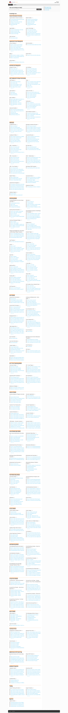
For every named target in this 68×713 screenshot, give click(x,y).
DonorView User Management (15, 65)
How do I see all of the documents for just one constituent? (19, 161)
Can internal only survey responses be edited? (34, 607)
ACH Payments (12, 286)
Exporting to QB (29, 668)
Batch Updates (12, 97)
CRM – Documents (13, 155)
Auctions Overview (13, 511)
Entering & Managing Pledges (15, 220)
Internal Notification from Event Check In (33, 181)
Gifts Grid (28, 200)
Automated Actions (30, 175)
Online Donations (30, 252)
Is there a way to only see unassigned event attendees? (35, 322)
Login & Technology (30, 28)
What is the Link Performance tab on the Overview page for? (20, 570)
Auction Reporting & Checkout (15, 533)
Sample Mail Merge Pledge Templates (16, 237)
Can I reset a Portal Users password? (32, 635)
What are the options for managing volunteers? (18, 398)
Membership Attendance (31, 444)
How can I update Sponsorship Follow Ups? (33, 249)
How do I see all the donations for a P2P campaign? (34, 382)
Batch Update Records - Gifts (15, 101)
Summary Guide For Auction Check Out (16, 537)
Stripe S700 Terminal (30, 653)
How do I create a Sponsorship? (32, 245)
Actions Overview (30, 90)
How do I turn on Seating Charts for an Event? (17, 350)
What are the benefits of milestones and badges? (18, 387)
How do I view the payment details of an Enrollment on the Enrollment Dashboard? (39, 491)
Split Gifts (11, 254)
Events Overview (13, 298)
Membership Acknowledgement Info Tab (33, 437)
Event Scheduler (29, 329)
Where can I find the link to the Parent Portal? (34, 500)
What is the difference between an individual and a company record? (37, 128)
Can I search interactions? (15, 150)
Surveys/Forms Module (13, 578)
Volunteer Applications (30, 394)
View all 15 (28, 98)
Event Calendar (12, 336)
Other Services (12, 36)
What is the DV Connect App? (15, 656)
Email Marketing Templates (15, 553)
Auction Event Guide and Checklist (16, 513)
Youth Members (13, 487)
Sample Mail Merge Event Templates (32, 339)
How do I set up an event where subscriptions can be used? (19, 359)
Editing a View (29, 85)
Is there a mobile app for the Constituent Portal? (18, 633)
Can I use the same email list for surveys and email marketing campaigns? (38, 554)
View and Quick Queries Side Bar (16, 81)
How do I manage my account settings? (16, 44)
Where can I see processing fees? (32, 205)
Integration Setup (13, 668)
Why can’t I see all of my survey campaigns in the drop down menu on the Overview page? (24, 603)
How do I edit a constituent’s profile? (16, 137)
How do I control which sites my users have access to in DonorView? (37, 481)
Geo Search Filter (13, 112)
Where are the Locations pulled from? (16, 171)
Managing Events (13, 315)
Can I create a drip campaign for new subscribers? (34, 575)
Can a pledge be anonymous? (15, 226)
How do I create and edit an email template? (17, 554)
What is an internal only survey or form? (33, 604)
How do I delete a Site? (14, 483)
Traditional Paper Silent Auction (15, 527)
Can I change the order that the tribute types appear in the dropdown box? (38, 280)
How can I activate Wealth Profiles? (16, 179)
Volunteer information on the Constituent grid (17, 425)
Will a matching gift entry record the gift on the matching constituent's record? (22, 269)
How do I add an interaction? (15, 148)
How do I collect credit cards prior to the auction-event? (19, 518)
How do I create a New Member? (15, 492)
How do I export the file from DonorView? (33, 673)
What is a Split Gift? (14, 256)
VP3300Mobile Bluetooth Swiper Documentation (18, 659)
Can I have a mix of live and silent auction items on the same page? (37, 534)
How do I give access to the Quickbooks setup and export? (19, 669)
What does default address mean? (16, 141)
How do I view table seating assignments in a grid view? (19, 329)
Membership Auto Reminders (32, 455)
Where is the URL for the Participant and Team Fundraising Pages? (21, 382)
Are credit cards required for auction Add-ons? (34, 526)
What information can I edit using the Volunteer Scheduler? (35, 415)
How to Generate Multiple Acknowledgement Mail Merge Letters (36, 217)
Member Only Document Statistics (16, 465)
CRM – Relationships (30, 155)
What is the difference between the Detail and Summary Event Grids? (21, 310)
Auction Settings (29, 514)
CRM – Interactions (13, 145)
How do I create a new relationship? (32, 158)
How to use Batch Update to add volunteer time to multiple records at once (22, 414)
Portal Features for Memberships (15, 646)
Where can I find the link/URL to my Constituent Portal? (19, 634)
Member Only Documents (14, 463)
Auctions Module (12, 508)
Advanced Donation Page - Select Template (33, 237)
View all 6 (12, 105)
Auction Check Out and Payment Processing (17, 538)
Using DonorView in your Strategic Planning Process (18, 704)
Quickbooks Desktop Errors (15, 680)
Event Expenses (29, 345)
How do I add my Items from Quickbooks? (17, 673)
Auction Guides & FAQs (14, 510)
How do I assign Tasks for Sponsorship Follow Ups (34, 247)
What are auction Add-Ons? (31, 522)
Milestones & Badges (13, 386)
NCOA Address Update (14, 37)
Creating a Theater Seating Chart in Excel (17, 348)
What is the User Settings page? (32, 68)
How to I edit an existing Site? (15, 481)
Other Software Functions (31, 111)
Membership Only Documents (15, 462)
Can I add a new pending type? (15, 278)
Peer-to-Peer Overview (14, 371)
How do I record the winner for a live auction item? (34, 535)
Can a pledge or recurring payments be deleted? (18, 225)
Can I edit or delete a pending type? (16, 279)
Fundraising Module (13, 198)
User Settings (29, 67)
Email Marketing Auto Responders (32, 568)
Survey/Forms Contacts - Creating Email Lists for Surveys (35, 596)
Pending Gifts (12, 275)
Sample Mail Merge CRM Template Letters (33, 167)
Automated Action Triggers (31, 179)
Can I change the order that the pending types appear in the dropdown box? (22, 281)
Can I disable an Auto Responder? (32, 571)
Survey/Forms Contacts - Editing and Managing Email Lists (35, 597)
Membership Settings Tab (31, 438)
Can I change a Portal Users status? (32, 637)
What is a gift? (13, 204)
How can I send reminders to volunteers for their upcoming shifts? (20, 417)
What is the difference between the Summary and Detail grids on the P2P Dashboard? (39, 378)
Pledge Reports (29, 229)
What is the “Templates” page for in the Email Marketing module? (20, 559)
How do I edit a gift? (14, 213)
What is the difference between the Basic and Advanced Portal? (20, 635)
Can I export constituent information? (16, 131)
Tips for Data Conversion (14, 20)
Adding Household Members (31, 137)
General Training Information (15, 687)
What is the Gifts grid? (30, 201)
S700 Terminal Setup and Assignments (33, 655)
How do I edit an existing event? (32, 302)
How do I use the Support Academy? (32, 693)
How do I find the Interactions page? (16, 149)
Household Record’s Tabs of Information (33, 141)
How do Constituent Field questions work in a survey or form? (36, 589)
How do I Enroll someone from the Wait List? (33, 489)
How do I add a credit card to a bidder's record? (18, 520)
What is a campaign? (30, 559)
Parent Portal (29, 497)
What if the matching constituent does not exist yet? (18, 270)
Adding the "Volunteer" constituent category (17, 422)
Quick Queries (12, 90)
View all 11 (28, 36)
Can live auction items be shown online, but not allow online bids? (36, 532)
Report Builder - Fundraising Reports (16, 616)
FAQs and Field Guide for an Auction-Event (17, 514)
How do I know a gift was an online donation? (33, 256)
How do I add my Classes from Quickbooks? (17, 674)
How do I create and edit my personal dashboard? (34, 103)
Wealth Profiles (12, 175)
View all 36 (12, 142)
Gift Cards (28, 349)
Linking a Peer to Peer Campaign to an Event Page (34, 366)
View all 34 (12, 525)
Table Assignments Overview (15, 327)
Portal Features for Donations (15, 642)
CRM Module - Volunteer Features (16, 421)
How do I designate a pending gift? (16, 277)
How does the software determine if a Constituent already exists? (20, 49)
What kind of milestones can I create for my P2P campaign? (19, 388)
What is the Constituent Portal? (15, 632)
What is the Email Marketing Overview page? (17, 566)
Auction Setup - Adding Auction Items (32, 515)
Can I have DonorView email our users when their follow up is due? (37, 149)
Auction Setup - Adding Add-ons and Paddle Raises (34, 517)
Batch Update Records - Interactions (16, 102)
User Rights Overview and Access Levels (17, 70)
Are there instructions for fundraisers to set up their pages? (19, 379)
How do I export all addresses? (31, 96)
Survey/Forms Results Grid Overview (16, 590)
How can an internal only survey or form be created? (35, 605)
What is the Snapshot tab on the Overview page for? (18, 567)
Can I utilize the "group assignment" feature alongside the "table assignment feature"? (23, 330)
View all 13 (28, 88)
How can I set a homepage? (31, 107)
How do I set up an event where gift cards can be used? (35, 352)
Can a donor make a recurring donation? (33, 259)
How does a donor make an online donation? (33, 258)
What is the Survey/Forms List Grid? (32, 584)
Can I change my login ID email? (32, 70)
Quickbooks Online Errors (14, 681)
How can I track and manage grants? (16, 247)
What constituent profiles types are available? (17, 136)
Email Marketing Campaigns (32, 558)
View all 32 (28, 555)
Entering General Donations (15, 209)
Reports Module (12, 611)
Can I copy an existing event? (31, 301)
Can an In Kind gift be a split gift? (32, 268)
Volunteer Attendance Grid (15, 413)
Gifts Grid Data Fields (14, 24)
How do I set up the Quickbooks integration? (17, 670)
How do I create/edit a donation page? (32, 233)
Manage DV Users (13, 67)
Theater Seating (13, 345)
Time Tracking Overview (14, 167)
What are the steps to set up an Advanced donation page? (35, 234)
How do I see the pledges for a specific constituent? (18, 224)
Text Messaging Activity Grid (31, 617)
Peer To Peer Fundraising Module (15, 363)
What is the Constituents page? (15, 127)
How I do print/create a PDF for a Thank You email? (18, 625)
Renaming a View (29, 86)
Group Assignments (30, 319)
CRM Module (11, 122)
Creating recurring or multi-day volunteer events (34, 424)
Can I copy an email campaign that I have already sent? (35, 564)
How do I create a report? (31, 118)
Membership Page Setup (31, 433)
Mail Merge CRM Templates (31, 166)
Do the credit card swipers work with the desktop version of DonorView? (21, 661)
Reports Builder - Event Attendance (16, 618)
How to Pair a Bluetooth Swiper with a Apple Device (18, 660)
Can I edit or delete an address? (15, 140)
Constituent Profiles (13, 135)
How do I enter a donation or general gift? (17, 211)
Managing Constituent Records (32, 124)
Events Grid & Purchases (14, 305)
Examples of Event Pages (14, 33)
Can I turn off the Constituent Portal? (16, 637)
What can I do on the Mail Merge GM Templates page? (19, 459)
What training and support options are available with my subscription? (21, 692)
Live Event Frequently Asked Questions (16, 301)
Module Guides (29, 17)
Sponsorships (29, 242)
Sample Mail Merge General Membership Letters (18, 458)
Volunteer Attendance (13, 411)
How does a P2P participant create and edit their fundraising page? (20, 378)
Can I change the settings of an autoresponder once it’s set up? (36, 572)
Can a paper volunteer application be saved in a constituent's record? (37, 398)
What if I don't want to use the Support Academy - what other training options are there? (40, 694)
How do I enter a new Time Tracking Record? (17, 170)
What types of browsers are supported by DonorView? (35, 33)
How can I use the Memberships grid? (16, 446)
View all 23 (28, 518)
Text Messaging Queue (30, 618)
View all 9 (12, 51)
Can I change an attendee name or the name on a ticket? (35, 315)
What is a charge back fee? (15, 57)
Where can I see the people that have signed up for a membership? (21, 450)
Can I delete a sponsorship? (31, 246)
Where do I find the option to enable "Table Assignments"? (19, 331)
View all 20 (12, 132)
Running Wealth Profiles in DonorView (16, 178)
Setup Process (13, 479)
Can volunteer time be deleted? (15, 409)
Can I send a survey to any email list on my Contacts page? (36, 600)
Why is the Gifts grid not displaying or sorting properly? (35, 206)
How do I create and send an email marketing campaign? (19, 547)
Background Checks (30, 185)
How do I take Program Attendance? (16, 502)
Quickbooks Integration (13, 666)
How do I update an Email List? (31, 94)
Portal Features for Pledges (15, 643)
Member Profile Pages (30, 470)
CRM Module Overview (30, 23)
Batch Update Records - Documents (16, 104)
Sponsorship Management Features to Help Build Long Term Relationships (22, 703)
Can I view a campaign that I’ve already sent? (34, 562)
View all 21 (12, 373)
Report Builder (12, 613)
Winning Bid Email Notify (14, 534)
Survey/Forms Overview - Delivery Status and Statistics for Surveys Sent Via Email (23, 601)
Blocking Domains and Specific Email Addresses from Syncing (20, 186)
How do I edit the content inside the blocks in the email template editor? (21, 557)
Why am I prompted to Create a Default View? (34, 81)
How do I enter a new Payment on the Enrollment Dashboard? (36, 493)
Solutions (15, 4)
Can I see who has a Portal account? (32, 634)
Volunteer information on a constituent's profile (17, 427)
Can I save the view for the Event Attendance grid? (34, 311)
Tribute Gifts (28, 273)
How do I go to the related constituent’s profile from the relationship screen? (38, 162)
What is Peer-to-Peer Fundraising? (16, 369)
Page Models (12, 28)
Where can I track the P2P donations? (32, 377)
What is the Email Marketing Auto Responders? (34, 570)
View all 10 (28, 250)
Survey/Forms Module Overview (15, 581)
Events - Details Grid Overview (15, 308)
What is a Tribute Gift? (30, 275)
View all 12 (12, 153)
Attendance (12, 497)
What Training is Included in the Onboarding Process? (19, 690)
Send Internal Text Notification (31, 182)
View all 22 (12, 572)
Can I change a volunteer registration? (32, 410)
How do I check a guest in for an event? (16, 322)
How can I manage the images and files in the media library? (20, 558)
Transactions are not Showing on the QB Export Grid (18, 682)
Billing (11, 53)
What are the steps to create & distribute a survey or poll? (19, 584)
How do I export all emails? (31, 97)
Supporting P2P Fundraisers (15, 375)
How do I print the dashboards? (31, 106)
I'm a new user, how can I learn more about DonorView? (19, 689)
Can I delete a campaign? (31, 563)
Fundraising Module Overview (31, 24)
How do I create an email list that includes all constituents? (35, 93)
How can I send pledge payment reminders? (17, 233)
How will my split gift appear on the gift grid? (17, 261)
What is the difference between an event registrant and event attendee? (21, 302)
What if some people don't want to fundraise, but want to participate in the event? (39, 370)
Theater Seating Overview (14, 346)
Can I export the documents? (15, 162)
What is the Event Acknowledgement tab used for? (34, 303)
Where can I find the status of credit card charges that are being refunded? (22, 62)
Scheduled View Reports (14, 113)
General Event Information (14, 297)
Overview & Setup (13, 365)
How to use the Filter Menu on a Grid (16, 84)
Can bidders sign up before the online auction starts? (18, 522)
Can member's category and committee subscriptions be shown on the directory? (39, 465)
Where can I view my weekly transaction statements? (18, 56)
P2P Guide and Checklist (14, 366)
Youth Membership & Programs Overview (17, 478)
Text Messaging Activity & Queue (32, 613)
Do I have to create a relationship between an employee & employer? (37, 161)
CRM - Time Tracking (13, 166)
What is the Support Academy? (31, 689)
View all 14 (28, 25)
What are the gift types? (14, 205)
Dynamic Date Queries (14, 94)
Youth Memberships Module (14, 474)
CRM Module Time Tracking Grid (15, 426)
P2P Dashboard (29, 375)
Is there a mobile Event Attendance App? (33, 314)
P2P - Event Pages (30, 365)
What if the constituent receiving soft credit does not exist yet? (36, 289)
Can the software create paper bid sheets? (17, 529)
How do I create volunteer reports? (16, 402)
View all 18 (12, 353)
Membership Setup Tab (30, 439)
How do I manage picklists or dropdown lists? (33, 114)
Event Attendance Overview (31, 310)
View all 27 (12, 561)
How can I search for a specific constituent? (17, 129)
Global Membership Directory (31, 466)
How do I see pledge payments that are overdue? (34, 226)
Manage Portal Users (30, 630)
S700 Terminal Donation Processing (32, 656)
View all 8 (28, 132)
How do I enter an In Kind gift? (31, 266)
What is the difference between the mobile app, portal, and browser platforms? (22, 319)
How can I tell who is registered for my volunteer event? (35, 409)
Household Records (30, 135)
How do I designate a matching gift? (16, 268)
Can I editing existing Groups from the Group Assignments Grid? (36, 324)
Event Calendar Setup (14, 338)
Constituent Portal (12, 628)
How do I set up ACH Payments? (15, 287)
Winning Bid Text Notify (14, 536)
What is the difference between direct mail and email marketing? (20, 549)
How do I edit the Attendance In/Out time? (17, 501)
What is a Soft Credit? (30, 285)
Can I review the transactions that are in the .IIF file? (35, 674)
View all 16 (12, 217)
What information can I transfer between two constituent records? (36, 131)
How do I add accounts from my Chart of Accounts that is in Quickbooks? (21, 672)
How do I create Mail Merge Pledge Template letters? (18, 234)
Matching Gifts (12, 265)
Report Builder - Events (14, 617)
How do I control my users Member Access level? (34, 480)
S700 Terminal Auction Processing (32, 660)
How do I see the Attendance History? (16, 504)
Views (28, 80)
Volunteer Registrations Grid (31, 406)
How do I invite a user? (14, 68)
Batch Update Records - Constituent (16, 100)
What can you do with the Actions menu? (33, 92)
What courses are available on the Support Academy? (35, 692)
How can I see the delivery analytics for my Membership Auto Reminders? (38, 459)
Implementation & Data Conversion (16, 17)
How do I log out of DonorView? (31, 32)
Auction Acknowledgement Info (31, 513)
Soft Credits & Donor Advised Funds (33, 284)
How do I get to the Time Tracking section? (17, 169)
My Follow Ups (29, 145)
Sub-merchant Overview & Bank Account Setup (34, 44)
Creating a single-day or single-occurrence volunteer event (35, 422)
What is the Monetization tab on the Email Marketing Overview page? (21, 571)
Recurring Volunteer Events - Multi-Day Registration (34, 426)
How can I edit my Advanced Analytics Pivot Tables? (18, 110)
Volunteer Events (29, 421)
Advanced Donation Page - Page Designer (33, 238)
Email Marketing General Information (16, 546)
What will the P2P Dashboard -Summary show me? (34, 381)
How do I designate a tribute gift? (32, 276)
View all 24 (12, 313)
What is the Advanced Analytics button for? (17, 109)
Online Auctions (13, 517)
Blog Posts (11, 699)
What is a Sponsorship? (30, 243)
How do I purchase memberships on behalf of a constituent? (19, 449)
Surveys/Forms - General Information (16, 580)
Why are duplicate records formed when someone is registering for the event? (22, 317)
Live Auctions (29, 531)
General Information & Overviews (15, 16)
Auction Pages (29, 510)
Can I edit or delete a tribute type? (32, 279)
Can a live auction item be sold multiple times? (34, 536)
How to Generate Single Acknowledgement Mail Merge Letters (36, 216)
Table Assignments (13, 326)
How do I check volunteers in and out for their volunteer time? (20, 415)
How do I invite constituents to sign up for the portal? (35, 632)
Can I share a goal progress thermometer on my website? (19, 241)
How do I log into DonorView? (31, 29)
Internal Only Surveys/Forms (31, 603)
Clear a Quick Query (14, 93)
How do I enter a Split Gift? (15, 257)
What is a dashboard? (30, 102)
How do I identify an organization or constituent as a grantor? (20, 248)
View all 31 (12, 484)
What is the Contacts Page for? (31, 549)
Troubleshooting (12, 678)
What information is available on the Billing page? (18, 55)
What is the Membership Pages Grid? (32, 434)
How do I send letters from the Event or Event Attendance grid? (36, 342)
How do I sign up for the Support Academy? (33, 690)
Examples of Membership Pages (15, 32)
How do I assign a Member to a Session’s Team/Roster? (35, 488)
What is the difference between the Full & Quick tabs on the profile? (37, 127)
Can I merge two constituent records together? (34, 129)
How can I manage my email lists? (32, 551)
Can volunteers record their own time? (16, 399)
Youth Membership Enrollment (32, 487)
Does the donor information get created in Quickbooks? (35, 670)
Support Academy (29, 687)
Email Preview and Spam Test (15, 114)
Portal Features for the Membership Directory (17, 647)
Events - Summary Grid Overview (16, 306)
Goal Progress (12, 240)
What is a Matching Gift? (14, 266)
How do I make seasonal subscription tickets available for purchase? (21, 357)
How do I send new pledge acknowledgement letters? (18, 236)
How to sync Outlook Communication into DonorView (18, 189)
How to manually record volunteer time (16, 424)
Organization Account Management (16, 41)
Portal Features (13, 641)
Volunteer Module (12, 392)
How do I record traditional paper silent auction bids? (18, 530)
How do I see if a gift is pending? (15, 282)
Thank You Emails (13, 623)
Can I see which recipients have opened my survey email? (19, 604)
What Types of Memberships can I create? (17, 439)
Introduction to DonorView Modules (32, 19)
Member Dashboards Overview (15, 488)
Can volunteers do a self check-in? (16, 400)
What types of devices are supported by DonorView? (35, 34)
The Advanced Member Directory (32, 469)
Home (10, 4)
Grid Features (12, 80)
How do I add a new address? (15, 139)
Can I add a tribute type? (31, 277)
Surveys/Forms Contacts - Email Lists (33, 593)
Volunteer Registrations (30, 404)
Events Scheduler (29, 331)
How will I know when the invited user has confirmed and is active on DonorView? (23, 71)
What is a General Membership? (15, 437)
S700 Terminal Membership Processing (33, 659)
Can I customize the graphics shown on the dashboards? (35, 105)
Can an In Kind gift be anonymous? (32, 267)
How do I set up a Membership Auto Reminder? (34, 458)
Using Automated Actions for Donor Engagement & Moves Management (21, 702)
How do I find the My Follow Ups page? (33, 148)
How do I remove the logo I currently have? (17, 48)
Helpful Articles (12, 700)
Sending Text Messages (30, 616)
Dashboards (28, 101)
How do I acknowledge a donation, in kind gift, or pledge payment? (37, 213)
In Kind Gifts (29, 263)
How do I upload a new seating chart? (16, 352)
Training (11, 686)
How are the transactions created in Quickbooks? (34, 669)
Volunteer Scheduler (30, 413)
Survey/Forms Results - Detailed (15, 592)
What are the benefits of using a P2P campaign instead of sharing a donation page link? (23, 370)
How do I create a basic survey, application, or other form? (35, 585)
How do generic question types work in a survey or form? (35, 588)
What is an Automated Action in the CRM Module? (34, 177)
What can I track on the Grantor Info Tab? (17, 249)
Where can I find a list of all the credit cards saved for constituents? (37, 55)
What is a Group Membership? (15, 441)
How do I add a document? (15, 158)
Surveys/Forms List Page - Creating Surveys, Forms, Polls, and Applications (33, 582)
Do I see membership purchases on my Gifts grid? (18, 451)
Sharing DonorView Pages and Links (32, 113)
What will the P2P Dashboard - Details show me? (34, 379)
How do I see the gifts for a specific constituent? (34, 204)
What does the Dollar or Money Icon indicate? (34, 492)
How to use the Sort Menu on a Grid (16, 85)
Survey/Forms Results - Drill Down (16, 595)
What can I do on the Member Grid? (16, 491)
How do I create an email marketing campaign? (34, 560)
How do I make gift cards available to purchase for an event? (36, 350)
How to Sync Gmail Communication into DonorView (18, 188)
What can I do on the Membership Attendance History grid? (36, 447)
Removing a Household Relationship (32, 140)
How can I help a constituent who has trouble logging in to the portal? (37, 633)
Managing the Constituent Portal (16, 630)
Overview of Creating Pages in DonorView (17, 29)
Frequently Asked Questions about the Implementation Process (20, 19)
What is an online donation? (31, 254)
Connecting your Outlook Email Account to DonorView (19, 185)
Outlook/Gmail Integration (14, 182)
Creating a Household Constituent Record (33, 136)
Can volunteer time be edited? (15, 407)
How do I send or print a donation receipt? (33, 214)
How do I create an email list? (31, 550)
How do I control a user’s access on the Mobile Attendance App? (36, 483)
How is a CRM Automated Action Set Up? (33, 178)
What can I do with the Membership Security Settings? (35, 479)
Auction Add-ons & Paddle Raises (32, 520)
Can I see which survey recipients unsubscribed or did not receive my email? (22, 607)
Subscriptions (12, 355)
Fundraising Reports (30, 203)
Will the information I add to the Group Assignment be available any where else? (39, 326)
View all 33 (12, 452)
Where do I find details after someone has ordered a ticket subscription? (21, 358)
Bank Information (29, 43)
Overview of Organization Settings (32, 20)
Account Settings (13, 43)
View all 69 (28, 306)
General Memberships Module (15, 431)
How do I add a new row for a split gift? (16, 260)
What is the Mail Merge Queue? (32, 218)
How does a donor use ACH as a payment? (17, 289)
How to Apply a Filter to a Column (16, 86)
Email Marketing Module (14, 544)
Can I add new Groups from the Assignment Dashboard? (35, 323)
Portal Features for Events (15, 645)
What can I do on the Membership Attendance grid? (34, 446)
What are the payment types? (15, 215)
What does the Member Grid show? (16, 489)
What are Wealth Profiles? (14, 177)
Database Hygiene (13, 192)
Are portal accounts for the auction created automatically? (19, 521)
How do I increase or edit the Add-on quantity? (34, 527)
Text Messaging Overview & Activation (32, 614)
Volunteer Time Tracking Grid (15, 404)
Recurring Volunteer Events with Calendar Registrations (35, 425)
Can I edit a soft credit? (30, 290)
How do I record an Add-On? (31, 523)
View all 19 (28, 441)
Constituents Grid (13, 124)
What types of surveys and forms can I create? (17, 583)
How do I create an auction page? (32, 511)
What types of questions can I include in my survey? (34, 587)
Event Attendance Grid (31, 308)
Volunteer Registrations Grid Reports (32, 407)
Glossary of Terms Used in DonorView (16, 21)
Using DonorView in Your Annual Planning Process (18, 706)
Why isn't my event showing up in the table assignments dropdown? (21, 332)
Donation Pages (29, 231)
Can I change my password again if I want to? (34, 72)
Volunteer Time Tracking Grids (15, 406)
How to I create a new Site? (15, 480)
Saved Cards (29, 53)
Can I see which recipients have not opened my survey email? (20, 605)
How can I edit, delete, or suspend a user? (17, 72)
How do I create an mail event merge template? (34, 340)
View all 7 (12, 25)
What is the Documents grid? (15, 157)
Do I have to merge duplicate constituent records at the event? (20, 318)
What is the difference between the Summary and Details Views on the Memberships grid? (24, 447)
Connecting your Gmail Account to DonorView (17, 184)
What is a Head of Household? (15, 438)
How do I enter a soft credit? (31, 287)
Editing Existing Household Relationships (33, 139)
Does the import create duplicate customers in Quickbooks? (36, 672)
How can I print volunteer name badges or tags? (18, 418)
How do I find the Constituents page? (16, 128)
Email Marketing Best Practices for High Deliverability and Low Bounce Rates (22, 550)
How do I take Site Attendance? (15, 500)
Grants (11, 244)
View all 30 (12, 228)
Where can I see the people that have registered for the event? (20, 309)
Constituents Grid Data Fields (15, 23)
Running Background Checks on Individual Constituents (35, 186)
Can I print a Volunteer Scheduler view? (33, 417)
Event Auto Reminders (14, 341)
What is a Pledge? (13, 221)
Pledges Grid (29, 222)
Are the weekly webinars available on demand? (18, 694)
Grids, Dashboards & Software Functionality (17, 78)
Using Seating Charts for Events (15, 349)
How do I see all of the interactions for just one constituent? (19, 152)
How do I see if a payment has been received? (34, 227)
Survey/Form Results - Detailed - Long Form (17, 591)
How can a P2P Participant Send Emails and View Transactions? (20, 381)
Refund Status (12, 60)
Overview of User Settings (31, 21)
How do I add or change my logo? (16, 47)
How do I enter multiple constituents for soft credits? (34, 288)
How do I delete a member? (15, 493)
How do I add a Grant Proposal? (15, 251)
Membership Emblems (30, 467)
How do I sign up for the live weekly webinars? (17, 693)
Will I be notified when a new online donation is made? (35, 255)
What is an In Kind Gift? (30, 264)
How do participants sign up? (15, 377)
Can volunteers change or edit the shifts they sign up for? (35, 427)
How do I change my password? (32, 71)
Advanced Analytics (13, 108)
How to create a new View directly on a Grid (33, 84)
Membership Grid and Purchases (16, 444)
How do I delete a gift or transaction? (16, 212)
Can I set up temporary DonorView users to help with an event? (20, 321)
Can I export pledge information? (32, 225)
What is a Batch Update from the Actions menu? (18, 99)
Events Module (12, 295)
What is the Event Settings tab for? (32, 305)
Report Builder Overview (14, 614)
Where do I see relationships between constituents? (34, 157)
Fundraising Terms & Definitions (15, 206)
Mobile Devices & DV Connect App (15, 652)
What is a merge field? (30, 115)
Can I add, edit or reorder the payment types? (17, 216)
